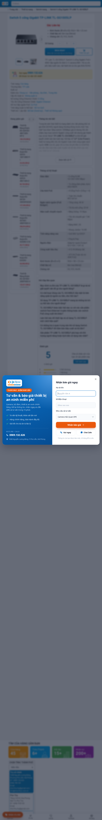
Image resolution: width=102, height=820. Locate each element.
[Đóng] (95, 379)
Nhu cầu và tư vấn (63, 411)
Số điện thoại (61, 399)
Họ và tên (60, 387)
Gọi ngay (67, 432)
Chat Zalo (88, 432)
